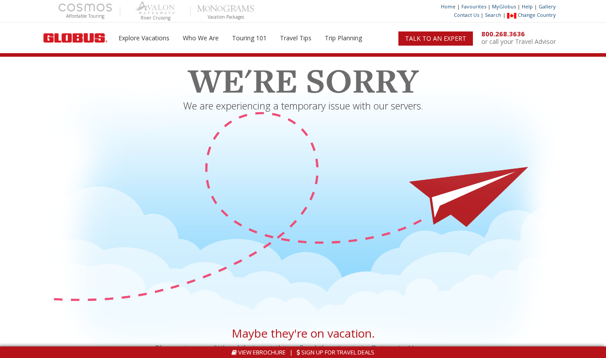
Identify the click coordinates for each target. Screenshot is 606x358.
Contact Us (466, 15)
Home (448, 6)
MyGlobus (504, 6)
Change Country (536, 15)
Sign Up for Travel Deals (337, 352)
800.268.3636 (503, 33)
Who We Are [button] (201, 38)
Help (527, 6)
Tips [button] (295, 38)
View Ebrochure (261, 352)
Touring (249, 38)
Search (493, 15)
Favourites (473, 6)
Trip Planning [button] (343, 38)
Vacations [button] (143, 38)
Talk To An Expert (435, 38)
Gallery (547, 6)
